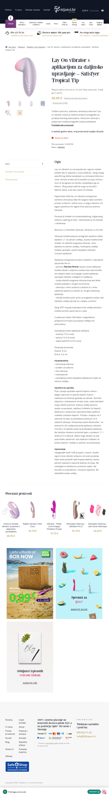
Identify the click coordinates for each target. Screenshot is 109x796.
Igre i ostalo (91, 24)
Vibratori (10, 24)
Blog (7, 741)
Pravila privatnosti (10, 732)
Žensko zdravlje (74, 24)
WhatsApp (93, 792)
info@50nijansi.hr (86, 736)
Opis (7, 163)
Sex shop (12, 47)
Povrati (8, 737)
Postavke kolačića (23, 751)
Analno (48, 24)
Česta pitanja (11, 179)
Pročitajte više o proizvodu (63, 125)
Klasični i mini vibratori (36, 47)
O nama (18, 9)
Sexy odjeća (83, 24)
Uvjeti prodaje (22, 721)
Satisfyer (61, 147)
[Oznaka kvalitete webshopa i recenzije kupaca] (17, 766)
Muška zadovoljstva (22, 24)
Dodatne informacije (14, 171)
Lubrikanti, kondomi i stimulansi (36, 24)
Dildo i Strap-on (65, 24)
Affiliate (8, 756)
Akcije (21, 726)
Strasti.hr (9, 749)
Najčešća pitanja (23, 743)
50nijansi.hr (65, 9)
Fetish (56, 24)
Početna (8, 9)
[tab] (25, 164)
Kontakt (47, 9)
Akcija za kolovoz (99, 24)
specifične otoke (52, 743)
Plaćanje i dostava (32, 9)
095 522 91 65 (17, 32)
